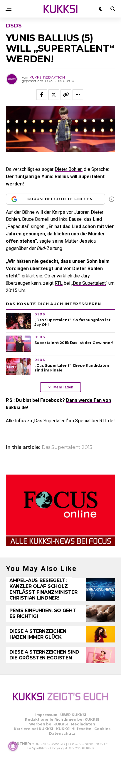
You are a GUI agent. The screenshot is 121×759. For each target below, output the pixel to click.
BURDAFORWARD (48, 743)
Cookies (102, 729)
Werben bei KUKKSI (48, 724)
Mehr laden (63, 387)
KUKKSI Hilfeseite (73, 729)
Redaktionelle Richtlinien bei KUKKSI (62, 719)
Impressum (46, 715)
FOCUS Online (80, 743)
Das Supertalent (89, 283)
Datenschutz (62, 733)
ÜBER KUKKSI (73, 715)
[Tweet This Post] (53, 94)
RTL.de (106, 420)
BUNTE (101, 743)
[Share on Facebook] (41, 94)
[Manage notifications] (13, 746)
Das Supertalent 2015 (67, 447)
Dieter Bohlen (69, 169)
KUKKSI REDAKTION (47, 77)
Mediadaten (83, 724)
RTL (59, 283)
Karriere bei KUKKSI (33, 729)
